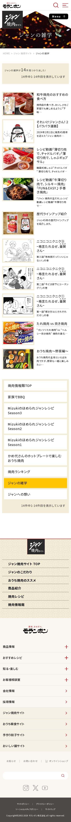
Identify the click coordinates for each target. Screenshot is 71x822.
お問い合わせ (30, 761)
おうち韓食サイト (13, 724)
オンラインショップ (58, 761)
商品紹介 (14, 588)
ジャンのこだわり (20, 572)
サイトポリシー (23, 804)
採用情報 (9, 702)
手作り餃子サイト (14, 735)
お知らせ (11, 761)
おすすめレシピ (12, 658)
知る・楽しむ (10, 669)
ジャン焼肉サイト (12, 20)
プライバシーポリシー (45, 804)
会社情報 (9, 691)
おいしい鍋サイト (14, 746)
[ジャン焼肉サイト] (36, 546)
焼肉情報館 (16, 604)
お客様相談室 (11, 680)
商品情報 (9, 646)
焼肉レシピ (16, 596)
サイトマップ (50, 809)
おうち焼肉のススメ (22, 580)
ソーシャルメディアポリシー (27, 809)
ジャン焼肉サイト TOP (24, 563)
